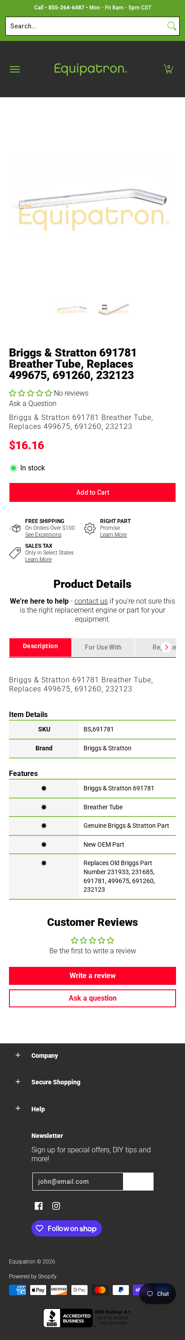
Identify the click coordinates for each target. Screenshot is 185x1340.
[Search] (172, 26)
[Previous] (15, 199)
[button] (168, 69)
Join (138, 1181)
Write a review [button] (93, 975)
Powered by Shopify (33, 1276)
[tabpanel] (92, 778)
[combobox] (85, 26)
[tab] (40, 647)
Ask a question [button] (93, 998)
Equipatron (22, 1262)
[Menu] (14, 69)
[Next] (170, 199)
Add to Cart (92, 492)
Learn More (113, 535)
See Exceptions (43, 535)
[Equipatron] (90, 69)
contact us (91, 601)
